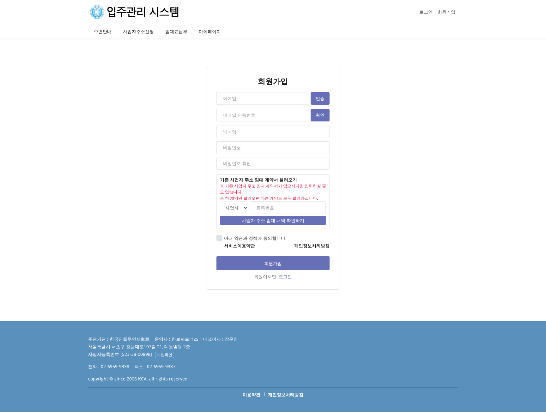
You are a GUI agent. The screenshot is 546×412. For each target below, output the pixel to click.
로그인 (426, 12)
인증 (320, 98)
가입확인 (164, 354)
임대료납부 (176, 31)
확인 (320, 115)
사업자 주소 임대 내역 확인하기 (273, 220)
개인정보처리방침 (285, 394)
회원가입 (446, 12)
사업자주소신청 (138, 31)
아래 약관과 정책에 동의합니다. (255, 238)
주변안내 (103, 31)
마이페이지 (210, 31)
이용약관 (251, 394)
